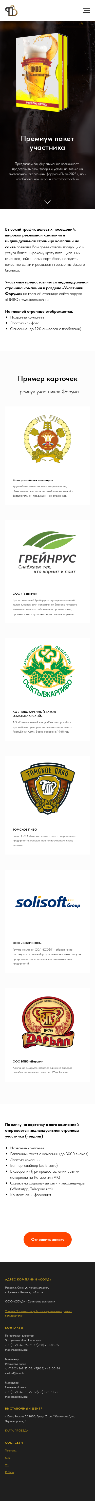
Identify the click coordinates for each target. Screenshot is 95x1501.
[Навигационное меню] (86, 10)
